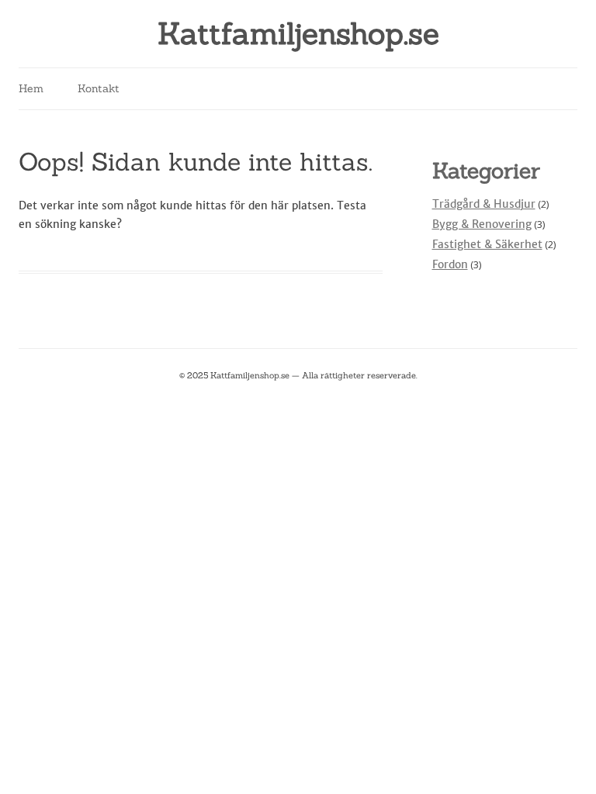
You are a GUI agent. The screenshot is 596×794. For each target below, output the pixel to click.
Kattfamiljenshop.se (298, 34)
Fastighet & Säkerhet (487, 244)
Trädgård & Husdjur (483, 204)
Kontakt (99, 88)
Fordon (450, 264)
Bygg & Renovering (482, 224)
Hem (31, 88)
